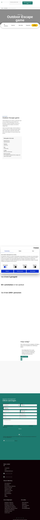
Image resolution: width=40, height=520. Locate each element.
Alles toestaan (32, 271)
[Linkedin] (23, 518)
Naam (4, 412)
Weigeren (7, 271)
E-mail (4, 415)
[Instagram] (19, 518)
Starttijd (21, 403)
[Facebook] (16, 518)
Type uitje (5, 406)
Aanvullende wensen (6, 418)
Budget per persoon (23, 409)
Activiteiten (6, 8)
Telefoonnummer (23, 415)
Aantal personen (6, 409)
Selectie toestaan (20, 271)
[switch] (15, 267)
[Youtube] (21, 518)
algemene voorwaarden (24, 425)
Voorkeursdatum (6, 403)
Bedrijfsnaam (22, 412)
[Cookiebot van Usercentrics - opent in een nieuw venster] (34, 248)
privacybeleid (15, 425)
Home (2, 8)
